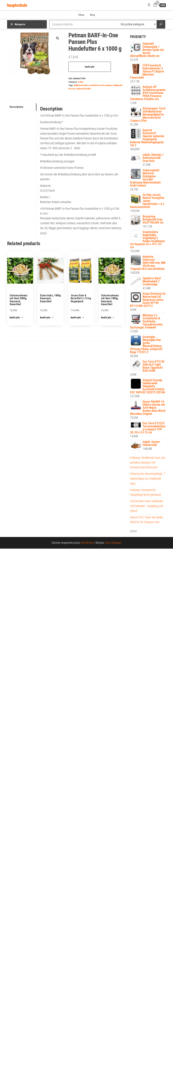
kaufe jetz (89, 66)
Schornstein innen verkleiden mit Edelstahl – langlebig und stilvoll (146, 506)
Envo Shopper (113, 542)
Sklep (81, 14)
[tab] (21, 107)
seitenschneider (83, 88)
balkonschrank (80, 85)
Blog (92, 14)
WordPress (87, 542)
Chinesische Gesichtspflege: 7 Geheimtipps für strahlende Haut (147, 478)
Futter (81, 82)
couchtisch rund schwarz (100, 85)
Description (16, 106)
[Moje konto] (149, 4)
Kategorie (20, 24)
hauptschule (17, 5)
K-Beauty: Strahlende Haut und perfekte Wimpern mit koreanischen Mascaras (147, 462)
